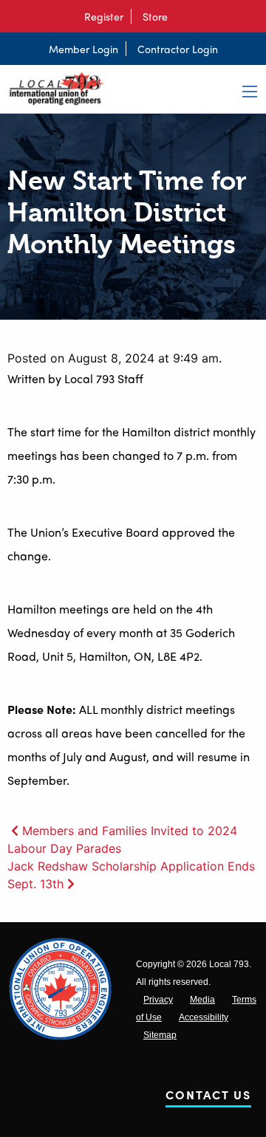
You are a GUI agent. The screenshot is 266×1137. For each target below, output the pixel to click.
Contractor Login (177, 48)
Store (155, 16)
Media (202, 1000)
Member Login (83, 48)
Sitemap (160, 1035)
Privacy (158, 1000)
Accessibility (203, 1017)
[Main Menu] (249, 91)
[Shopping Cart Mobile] (182, 16)
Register (103, 16)
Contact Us (208, 1097)
